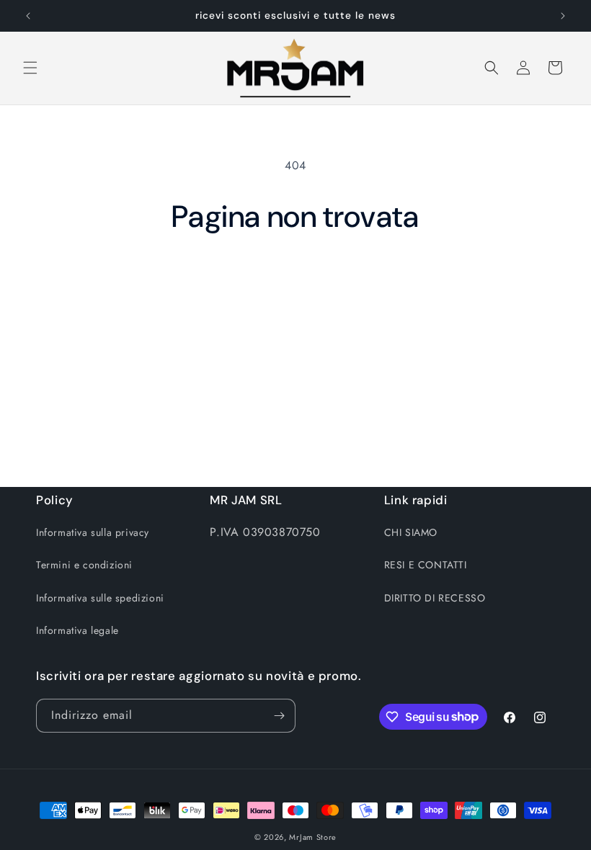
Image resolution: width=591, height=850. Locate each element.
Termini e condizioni (84, 565)
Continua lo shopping (296, 282)
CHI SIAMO (410, 532)
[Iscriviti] (279, 716)
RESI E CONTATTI (425, 565)
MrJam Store (313, 837)
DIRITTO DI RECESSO (435, 598)
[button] (30, 68)
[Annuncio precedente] (28, 16)
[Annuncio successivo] (563, 16)
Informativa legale (77, 630)
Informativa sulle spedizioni (100, 598)
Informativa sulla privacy (92, 532)
